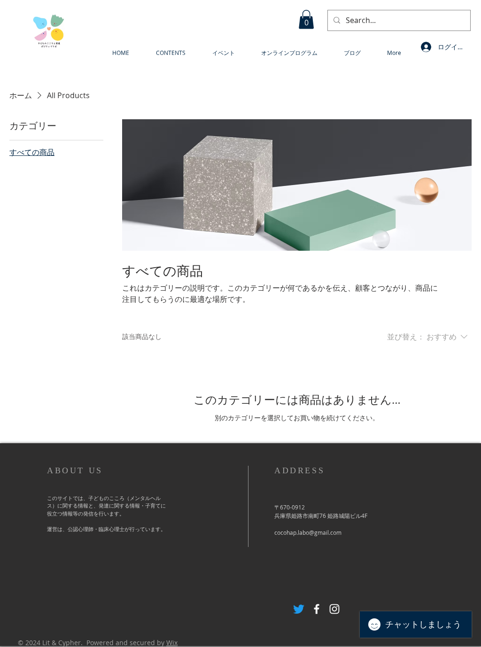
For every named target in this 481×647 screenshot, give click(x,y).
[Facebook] (316, 609)
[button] (306, 19)
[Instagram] (334, 609)
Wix (172, 642)
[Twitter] (298, 609)
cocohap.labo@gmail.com (307, 532)
